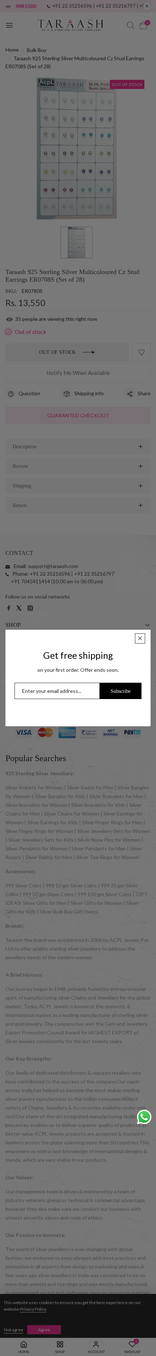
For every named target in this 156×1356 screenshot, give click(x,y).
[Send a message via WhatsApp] (144, 1117)
